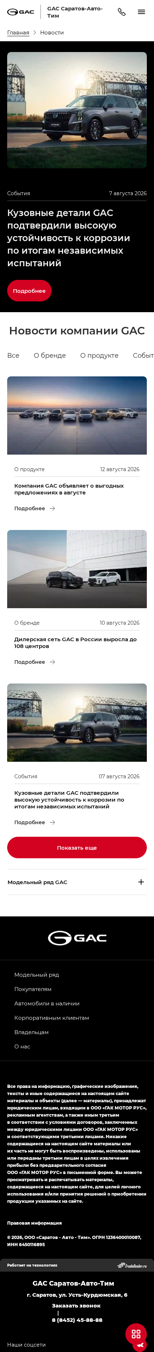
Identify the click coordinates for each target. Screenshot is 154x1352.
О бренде (50, 355)
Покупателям (33, 988)
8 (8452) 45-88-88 (77, 1319)
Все (13, 355)
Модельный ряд (36, 974)
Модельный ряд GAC (37, 882)
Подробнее (32, 287)
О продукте (99, 355)
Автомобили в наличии (47, 1003)
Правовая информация (34, 1223)
